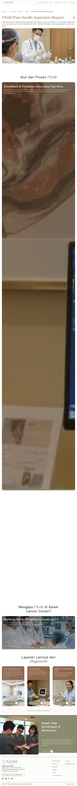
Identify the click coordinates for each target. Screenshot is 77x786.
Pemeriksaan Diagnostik (16, 11)
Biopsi (27, 11)
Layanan (4, 11)
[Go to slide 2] (73, 469)
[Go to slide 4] (73, 476)
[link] (42, 12)
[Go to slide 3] (73, 473)
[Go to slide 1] (73, 466)
